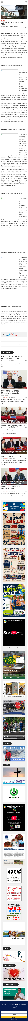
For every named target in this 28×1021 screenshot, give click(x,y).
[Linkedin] (14, 335)
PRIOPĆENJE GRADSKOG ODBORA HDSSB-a (10, 488)
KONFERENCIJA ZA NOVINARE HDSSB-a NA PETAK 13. (12, 357)
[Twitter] (9, 335)
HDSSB (3, 20)
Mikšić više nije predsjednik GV (13, 426)
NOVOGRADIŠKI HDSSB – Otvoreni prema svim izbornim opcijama (12, 393)
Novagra (16, 26)
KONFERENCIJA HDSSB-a (11, 456)
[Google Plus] (11, 335)
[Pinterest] (16, 335)
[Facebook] (7, 335)
